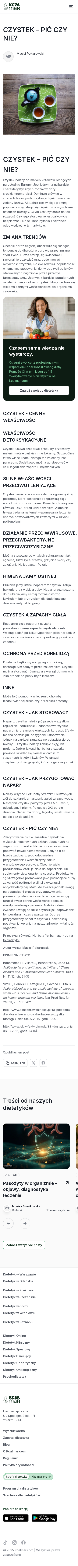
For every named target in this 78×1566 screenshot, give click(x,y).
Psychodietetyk (14, 1376)
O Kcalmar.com (14, 1451)
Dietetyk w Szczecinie (19, 1297)
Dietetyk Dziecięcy (17, 1356)
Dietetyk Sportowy (16, 1349)
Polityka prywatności (18, 1465)
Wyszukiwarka (14, 1431)
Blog (6, 1444)
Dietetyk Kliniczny (16, 1342)
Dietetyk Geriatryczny (19, 1363)
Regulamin (11, 1458)
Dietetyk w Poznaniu (18, 1322)
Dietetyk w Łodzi (15, 1306)
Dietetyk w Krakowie (18, 1290)
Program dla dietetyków (20, 1488)
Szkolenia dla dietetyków (21, 1495)
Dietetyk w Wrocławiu (19, 1313)
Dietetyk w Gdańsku (18, 1281)
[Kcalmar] (11, 6)
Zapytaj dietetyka (16, 1438)
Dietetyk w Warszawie (19, 1274)
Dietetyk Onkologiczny (20, 1370)
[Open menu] (71, 6)
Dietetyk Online (14, 1336)
